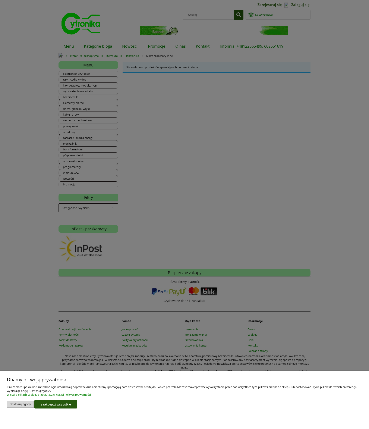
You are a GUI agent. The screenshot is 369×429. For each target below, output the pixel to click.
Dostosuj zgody (20, 404)
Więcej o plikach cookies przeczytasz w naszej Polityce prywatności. (49, 395)
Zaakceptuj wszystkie (56, 404)
